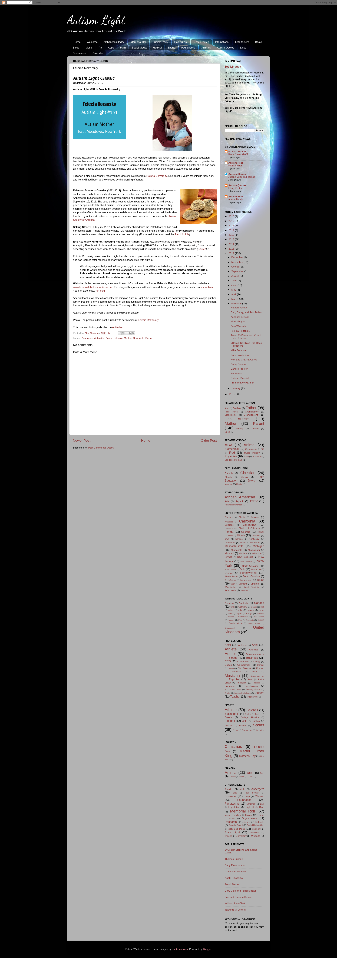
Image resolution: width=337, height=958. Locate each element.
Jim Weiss (236, 373)
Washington (230, 587)
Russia (260, 620)
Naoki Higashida (234, 878)
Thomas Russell (234, 859)
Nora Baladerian (240, 355)
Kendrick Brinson (240, 317)
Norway (231, 620)
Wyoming (244, 590)
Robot (246, 457)
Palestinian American (233, 505)
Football (230, 720)
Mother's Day (247, 755)
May (234, 289)
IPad (232, 452)
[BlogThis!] (123, 333)
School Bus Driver (233, 689)
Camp (247, 796)
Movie (248, 815)
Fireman (260, 668)
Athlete (231, 649)
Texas (260, 579)
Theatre (228, 836)
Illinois (241, 535)
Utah (232, 584)
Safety (246, 822)
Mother (128, 338)
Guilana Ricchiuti (240, 378)
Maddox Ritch (235, 165)
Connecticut (249, 525)
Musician (232, 675)
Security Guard (253, 689)
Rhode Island (231, 576)
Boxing (258, 714)
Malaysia (260, 613)
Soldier (227, 693)
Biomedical (232, 448)
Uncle (227, 432)
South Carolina (251, 576)
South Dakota (230, 580)
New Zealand (258, 617)
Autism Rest (235, 163)
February (236, 303)
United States (201, 41)
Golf (244, 721)
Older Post (209, 440)
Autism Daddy (235, 199)
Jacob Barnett (232, 884)
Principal (256, 683)
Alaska (242, 517)
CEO (228, 661)
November (237, 262)
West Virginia (251, 587)
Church (228, 477)
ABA (229, 445)
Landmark (251, 804)
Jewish (252, 480)
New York (138, 338)
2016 (232, 235)
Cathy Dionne (238, 364)
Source (202, 249)
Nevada (228, 557)
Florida (229, 531)
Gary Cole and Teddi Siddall (240, 890)
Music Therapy (252, 453)
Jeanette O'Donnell (235, 909)
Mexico (231, 617)
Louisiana (230, 542)
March (235, 299)
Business (252, 657)
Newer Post (81, 440)
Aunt (227, 408)
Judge (254, 671)
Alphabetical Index (114, 41)
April (234, 294)
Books (259, 41)
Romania (250, 620)
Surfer (235, 730)
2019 (232, 221)
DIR (262, 449)
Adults (242, 789)
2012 (232, 253)
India (240, 610)
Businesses (79, 53)
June (234, 285)
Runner (242, 725)
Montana (243, 553)
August (235, 276)
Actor (228, 644)
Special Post (236, 828)
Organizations (249, 818)
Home (77, 41)
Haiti (262, 607)
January (236, 388)
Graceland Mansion (235, 871)
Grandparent (251, 415)
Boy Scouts (252, 793)
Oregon (229, 573)
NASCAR (229, 726)
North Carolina (250, 566)
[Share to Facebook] (130, 333)
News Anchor (257, 676)
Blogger (233, 657)
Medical (157, 47)
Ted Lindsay (233, 66)
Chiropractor (251, 449)
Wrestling (260, 730)
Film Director (244, 668)
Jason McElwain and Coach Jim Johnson (246, 337)
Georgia (245, 532)
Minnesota (236, 550)
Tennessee (246, 580)
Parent (148, 338)
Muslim (239, 484)
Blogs (76, 47)
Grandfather (252, 411)
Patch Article (182, 234)
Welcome (92, 41)
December (237, 257)
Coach (228, 665)
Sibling (239, 428)
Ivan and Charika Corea (244, 359)
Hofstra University (156, 176)
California (247, 521)
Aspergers (87, 338)
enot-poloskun (180, 949)
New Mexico (246, 561)
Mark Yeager (238, 321)
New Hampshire (245, 557)
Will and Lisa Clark (235, 903)
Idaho (230, 536)
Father (251, 408)
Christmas (233, 746)
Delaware (229, 528)
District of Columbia (249, 528)
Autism (109, 338)
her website (207, 287)
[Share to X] (126, 333)
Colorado (229, 525)
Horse (241, 776)
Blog (235, 793)
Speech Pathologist (242, 693)
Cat (262, 773)
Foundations (188, 47)
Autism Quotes (225, 47)
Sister (255, 428)
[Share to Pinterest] (133, 333)
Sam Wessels (238, 326)
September (237, 271)
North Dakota (230, 569)
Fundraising (232, 803)
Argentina (229, 603)
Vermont (243, 584)
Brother (237, 408)
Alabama (229, 517)
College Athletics (250, 717)
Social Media (139, 47)
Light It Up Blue (255, 807)
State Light (232, 832)
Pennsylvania (248, 572)
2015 (232, 239)
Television (254, 832)
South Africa (235, 623)
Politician (241, 682)
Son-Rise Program (233, 460)
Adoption (229, 789)
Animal (249, 445)
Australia (244, 603)
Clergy (244, 477)
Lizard (250, 776)
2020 (232, 216)
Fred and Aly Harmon (242, 382)
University (241, 836)
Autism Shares (237, 174)
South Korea (254, 623)
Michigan (258, 546)
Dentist (231, 668)
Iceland (231, 610)
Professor (230, 686)
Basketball (231, 713)
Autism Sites (235, 196)
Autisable (117, 327)
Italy (230, 613)
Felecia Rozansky (148, 320)
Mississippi (254, 550)
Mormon (229, 484)
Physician (231, 456)
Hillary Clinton (235, 188)
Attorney (253, 649)
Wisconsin (230, 590)
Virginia (255, 583)
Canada (259, 602)
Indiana (256, 535)
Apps (111, 47)
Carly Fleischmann (235, 865)
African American (240, 497)
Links (243, 47)
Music (88, 47)
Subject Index (160, 41)
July (233, 280)
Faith (123, 47)
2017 (232, 230)
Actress (242, 645)
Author (230, 653)
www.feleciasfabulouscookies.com (93, 287)
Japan (239, 613)
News (261, 815)
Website (255, 836)
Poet (250, 679)
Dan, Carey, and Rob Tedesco (247, 312)
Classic (119, 338)
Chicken (232, 776)
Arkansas (229, 522)
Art (100, 47)
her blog (100, 290)
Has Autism (181, 41)
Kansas (239, 539)
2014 (232, 244)
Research (231, 821)
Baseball (252, 710)
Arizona (255, 517)
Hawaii (260, 532)
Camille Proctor (239, 368)
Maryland (255, 542)
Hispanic (239, 501)
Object (232, 818)
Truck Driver (252, 697)
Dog (249, 772)
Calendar (97, 53)
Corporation (243, 665)
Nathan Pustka (239, 307)
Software (256, 456)
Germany (242, 607)
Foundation (244, 799)
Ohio (242, 569)
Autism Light (96, 20)
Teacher (235, 696)
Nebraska (256, 553)
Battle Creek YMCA (238, 154)
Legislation (234, 807)
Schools (259, 822)
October (236, 266)
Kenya (249, 613)
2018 (232, 225)
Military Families (233, 815)
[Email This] (120, 333)
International (222, 41)
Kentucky (254, 539)
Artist (255, 644)
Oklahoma (256, 569)
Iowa (227, 539)
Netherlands (243, 617)
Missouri (229, 553)
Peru (240, 620)
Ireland (251, 610)
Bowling (248, 714)
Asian (227, 501)
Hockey (256, 721)
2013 (232, 248)
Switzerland (229, 628)
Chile (232, 607)
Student (259, 692)
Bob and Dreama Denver (238, 897)
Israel (261, 610)
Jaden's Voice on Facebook (242, 177)
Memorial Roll (138, 41)
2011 (231, 394)
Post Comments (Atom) (101, 447)
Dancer (260, 665)
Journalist (236, 671)
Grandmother (231, 415)
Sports (171, 47)
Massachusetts (234, 546)
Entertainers (242, 41)
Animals (206, 47)
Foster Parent (231, 412)
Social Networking (255, 825)
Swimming (247, 730)
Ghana (254, 607)
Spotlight (256, 829)
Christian (247, 473)
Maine (243, 542)
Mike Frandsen (239, 350)
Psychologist (252, 686)
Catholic (229, 473)
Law (262, 804)
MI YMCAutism (237, 151)
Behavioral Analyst (255, 654)
